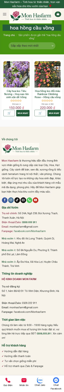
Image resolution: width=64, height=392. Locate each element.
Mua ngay (23, 113)
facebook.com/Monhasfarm (30, 231)
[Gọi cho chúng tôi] (29, 200)
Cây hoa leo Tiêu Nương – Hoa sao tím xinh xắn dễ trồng (16, 94)
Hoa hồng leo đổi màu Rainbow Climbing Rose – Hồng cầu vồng (48, 94)
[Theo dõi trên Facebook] (5, 200)
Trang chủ (9, 35)
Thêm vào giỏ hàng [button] (9, 113)
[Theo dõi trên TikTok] (17, 200)
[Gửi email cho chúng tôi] (23, 200)
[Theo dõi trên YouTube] (35, 200)
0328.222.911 (44, 333)
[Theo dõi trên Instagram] (11, 200)
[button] (5, 14)
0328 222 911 (29, 222)
